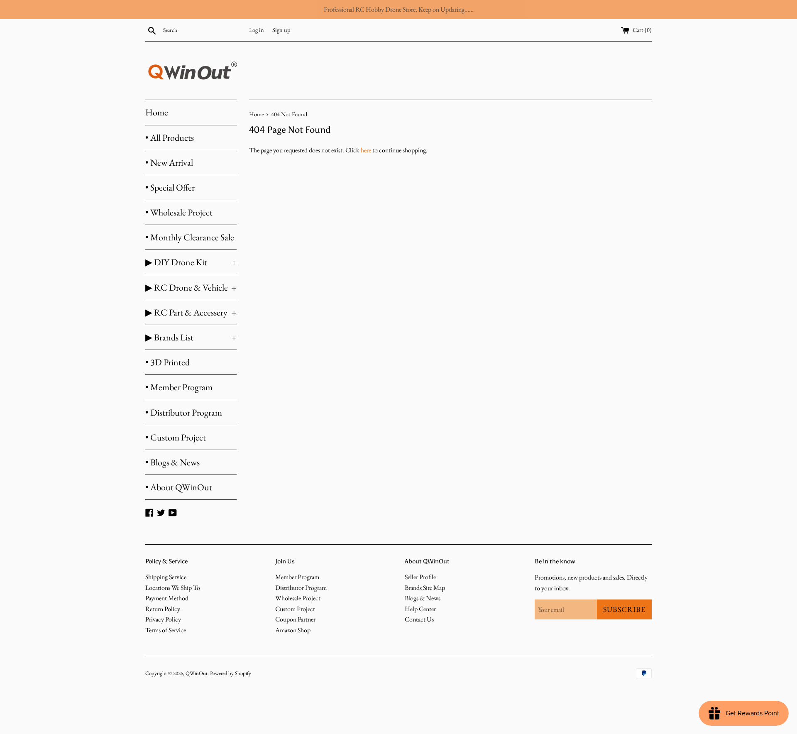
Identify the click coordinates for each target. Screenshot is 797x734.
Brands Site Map (425, 587)
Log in (256, 30)
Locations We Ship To (172, 587)
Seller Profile (420, 577)
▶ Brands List (191, 337)
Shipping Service (165, 577)
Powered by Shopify (230, 673)
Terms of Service (165, 630)
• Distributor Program (183, 412)
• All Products (169, 138)
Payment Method (166, 598)
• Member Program (179, 387)
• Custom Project (175, 437)
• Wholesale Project (179, 212)
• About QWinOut (178, 487)
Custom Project (295, 608)
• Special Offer (170, 187)
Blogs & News (422, 598)
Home (156, 112)
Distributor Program (301, 587)
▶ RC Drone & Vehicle (191, 287)
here (366, 150)
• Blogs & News (172, 462)
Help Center (420, 608)
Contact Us (419, 619)
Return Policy (162, 608)
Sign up (281, 30)
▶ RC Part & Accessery (191, 312)
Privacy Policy (163, 619)
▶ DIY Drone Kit (191, 262)
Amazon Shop (292, 630)
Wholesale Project (297, 598)
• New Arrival (169, 163)
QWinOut (197, 673)
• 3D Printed (167, 362)
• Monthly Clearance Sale (189, 237)
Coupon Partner (295, 619)
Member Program (297, 577)
